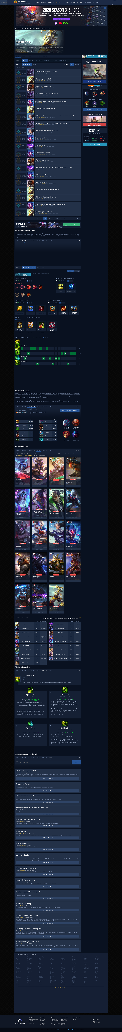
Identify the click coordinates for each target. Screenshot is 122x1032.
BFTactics (53, 1017)
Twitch (85, 970)
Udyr (85, 971)
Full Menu (88, 2)
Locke (51, 967)
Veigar (85, 976)
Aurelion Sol (18, 971)
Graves (29, 981)
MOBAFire (31, 1017)
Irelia (40, 960)
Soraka (74, 980)
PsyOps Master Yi (26, 628)
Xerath (96, 962)
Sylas (73, 982)
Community (74, 2)
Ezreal (28, 970)
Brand (17, 979)
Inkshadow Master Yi (26, 662)
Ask (76, 762)
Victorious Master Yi (60, 654)
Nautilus (63, 959)
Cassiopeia (29, 957)
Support (77, 1029)
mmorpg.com (64, 1017)
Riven (73, 958)
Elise (28, 967)
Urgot (85, 972)
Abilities (44, 56)
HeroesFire (42, 1024)
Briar (17, 981)
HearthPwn (64, 1020)
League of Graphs (33, 1019)
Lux (50, 971)
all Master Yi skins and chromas (25, 455)
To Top (77, 240)
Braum (17, 980)
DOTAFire (42, 1019)
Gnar (28, 979)
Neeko (62, 960)
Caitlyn (17, 982)
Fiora (28, 972)
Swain (73, 981)
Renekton (63, 984)
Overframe (63, 1023)
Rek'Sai (62, 980)
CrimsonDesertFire (76, 1017)
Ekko (28, 966)
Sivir (73, 975)
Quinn (62, 976)
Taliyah (85, 958)
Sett (73, 967)
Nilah (62, 963)
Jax (39, 966)
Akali (17, 959)
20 (45, 218)
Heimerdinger (42, 957)
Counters (31, 56)
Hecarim (29, 984)
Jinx (39, 970)
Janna (40, 963)
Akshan (17, 960)
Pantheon (63, 971)
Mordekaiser (53, 981)
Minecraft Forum (55, 1020)
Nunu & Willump (64, 966)
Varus (85, 973)
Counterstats (32, 1022)
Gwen (28, 982)
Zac (95, 972)
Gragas (29, 980)
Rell (62, 981)
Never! (43, 624)
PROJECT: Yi (60, 632)
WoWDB (53, 1022)
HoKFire (74, 1019)
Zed (96, 973)
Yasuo (96, 964)
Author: (66, 64)
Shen (73, 970)
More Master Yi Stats (94, 144)
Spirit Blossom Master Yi (60, 641)
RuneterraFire (32, 1024)
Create (37, 2)
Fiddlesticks (30, 971)
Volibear (97, 957)
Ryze (73, 960)
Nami (62, 957)
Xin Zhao (97, 963)
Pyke (62, 973)
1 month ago (43, 628)
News (81, 2)
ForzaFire (42, 1023)
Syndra (74, 984)
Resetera (42, 1020)
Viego (85, 981)
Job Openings (64, 1029)
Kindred (51, 957)
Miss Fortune (53, 980)
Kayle (40, 980)
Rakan (62, 977)
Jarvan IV (40, 964)
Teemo (85, 962)
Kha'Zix (40, 984)
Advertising (57, 1029)
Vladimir (85, 984)
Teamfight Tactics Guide (61, 988)
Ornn (62, 970)
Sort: (17, 64)
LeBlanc (51, 960)
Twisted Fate (86, 968)
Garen (28, 977)
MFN (4, 2)
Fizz (28, 973)
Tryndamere (86, 967)
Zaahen (96, 971)
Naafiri (51, 984)
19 (41, 218)
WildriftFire (31, 1023)
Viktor (85, 982)
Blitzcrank (18, 977)
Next (78, 218)
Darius (28, 960)
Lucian (51, 968)
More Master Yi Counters (70, 410)
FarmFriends (43, 1022)
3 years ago (77, 624)
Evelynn (29, 968)
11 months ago (43, 637)
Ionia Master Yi (26, 645)
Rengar (74, 957)
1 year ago (43, 641)
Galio (28, 975)
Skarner (74, 976)
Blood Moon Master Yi (26, 658)
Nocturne (63, 964)
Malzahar (52, 973)
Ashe (17, 970)
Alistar (17, 962)
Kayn (40, 981)
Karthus (40, 976)
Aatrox (17, 957)
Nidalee (63, 962)
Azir (17, 973)
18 (37, 218)
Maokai (51, 975)
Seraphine (74, 966)
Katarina (40, 979)
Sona (73, 979)
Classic (58, 2)
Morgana (52, 982)
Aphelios (18, 968)
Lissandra (52, 966)
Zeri (96, 975)
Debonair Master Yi (26, 649)
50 (64, 218)
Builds (24, 56)
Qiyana (62, 975)
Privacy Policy (50, 1029)
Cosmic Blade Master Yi (26, 641)
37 (60, 218)
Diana (28, 962)
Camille (17, 984)
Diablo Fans (64, 1022)
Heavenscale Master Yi (60, 649)
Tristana (85, 964)
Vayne (85, 975)
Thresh (85, 963)
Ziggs (96, 976)
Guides (43, 2)
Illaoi (40, 959)
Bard (17, 975)
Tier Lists (66, 2)
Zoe (96, 979)
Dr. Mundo (29, 963)
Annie (17, 967)
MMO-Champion (54, 1024)
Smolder (74, 977)
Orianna (63, 968)
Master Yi (26, 624)
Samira (74, 962)
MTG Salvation (54, 1019)
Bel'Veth (18, 976)
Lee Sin (51, 962)
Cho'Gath (29, 958)
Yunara (96, 968)
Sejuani (74, 963)
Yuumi (96, 970)
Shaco (73, 968)
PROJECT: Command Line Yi (60, 658)
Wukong (97, 959)
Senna (73, 964)
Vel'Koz (85, 977)
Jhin (39, 968)
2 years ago (43, 658)
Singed (73, 972)
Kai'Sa (40, 972)
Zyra (96, 980)
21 (49, 218)
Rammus (63, 979)
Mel (50, 977)
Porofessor (31, 1020)
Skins (38, 56)
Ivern (40, 962)
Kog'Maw (52, 959)
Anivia (17, 966)
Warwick (97, 958)
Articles (82, 1029)
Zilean (96, 977)
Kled (51, 958)
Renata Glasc (64, 982)
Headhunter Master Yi (60, 628)
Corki (28, 959)
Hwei (40, 958)
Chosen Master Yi (26, 654)
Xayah (96, 960)
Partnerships (71, 1029)
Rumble (74, 959)
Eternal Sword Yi (26, 632)
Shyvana (74, 971)
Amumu (18, 964)
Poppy (62, 972)
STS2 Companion (65, 1024)
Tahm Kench (86, 957)
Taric (85, 960)
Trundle (85, 966)
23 (57, 218)
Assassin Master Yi (60, 624)
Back (17, 218)
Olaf (62, 967)
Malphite (52, 972)
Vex (84, 979)
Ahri (17, 958)
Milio (51, 979)
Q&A (50, 56)
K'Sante (40, 971)
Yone (96, 966)
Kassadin (41, 977)
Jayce (40, 967)
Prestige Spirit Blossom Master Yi (59, 646)
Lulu (51, 970)
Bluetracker (64, 1019)
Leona (51, 963)
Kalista (40, 973)
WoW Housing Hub (55, 1023)
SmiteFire (42, 1017)
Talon (85, 959)
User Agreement (42, 1029)
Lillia (51, 964)
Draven (29, 964)
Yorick (96, 967)
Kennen (40, 982)
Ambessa (18, 963)
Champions (51, 2)
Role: (17, 60)
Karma (40, 975)
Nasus (62, 958)
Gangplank (29, 976)
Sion (73, 973)
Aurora (17, 972)
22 (53, 218)
